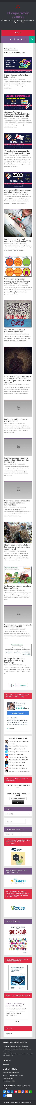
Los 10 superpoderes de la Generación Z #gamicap (14, 331)
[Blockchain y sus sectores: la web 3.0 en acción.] (18, 65)
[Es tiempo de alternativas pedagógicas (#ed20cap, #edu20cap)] (18, 650)
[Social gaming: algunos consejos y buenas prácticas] (18, 575)
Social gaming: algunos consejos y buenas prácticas (17, 587)
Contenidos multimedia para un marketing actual (16, 420)
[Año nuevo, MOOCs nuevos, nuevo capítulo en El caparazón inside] (18, 180)
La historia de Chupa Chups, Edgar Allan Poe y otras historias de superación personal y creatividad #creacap (17, 379)
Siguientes (23, 685)
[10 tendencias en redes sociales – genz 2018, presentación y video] (18, 141)
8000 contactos (16, 765)
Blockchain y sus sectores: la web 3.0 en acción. (17, 76)
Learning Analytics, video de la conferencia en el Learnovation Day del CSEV (16, 460)
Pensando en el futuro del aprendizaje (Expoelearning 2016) (17, 240)
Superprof (9, 1033)
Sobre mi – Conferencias (11, 1072)
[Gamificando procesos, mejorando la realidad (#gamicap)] (18, 614)
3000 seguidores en (17, 768)
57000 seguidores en (18, 752)
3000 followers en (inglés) (18, 771)
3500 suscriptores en (17, 757)
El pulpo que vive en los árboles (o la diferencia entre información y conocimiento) (17, 547)
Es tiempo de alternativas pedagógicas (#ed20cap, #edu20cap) (14, 661)
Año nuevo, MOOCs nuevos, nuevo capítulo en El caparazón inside (17, 191)
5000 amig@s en (16, 749)
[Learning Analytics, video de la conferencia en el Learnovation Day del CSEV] (18, 447)
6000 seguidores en (16, 762)
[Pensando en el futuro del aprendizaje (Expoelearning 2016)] (18, 223)
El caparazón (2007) (18, 15)
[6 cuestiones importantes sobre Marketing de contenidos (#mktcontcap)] (18, 490)
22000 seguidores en (18, 746)
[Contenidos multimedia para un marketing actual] (18, 408)
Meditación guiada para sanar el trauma (16, 1046)
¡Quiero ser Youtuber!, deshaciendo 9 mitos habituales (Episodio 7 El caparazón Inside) (17, 114)
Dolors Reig (22, 79)
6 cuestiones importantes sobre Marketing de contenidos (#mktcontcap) (17, 503)
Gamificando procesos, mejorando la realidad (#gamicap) (18, 626)
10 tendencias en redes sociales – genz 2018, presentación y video (17, 152)
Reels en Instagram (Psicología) (13, 1075)
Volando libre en (15, 754)
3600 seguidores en (18, 759)
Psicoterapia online (9, 1081)
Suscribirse (18, 802)
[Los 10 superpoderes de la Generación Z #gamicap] (18, 314)
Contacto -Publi (8, 1078)
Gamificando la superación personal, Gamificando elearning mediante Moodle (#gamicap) (17, 281)
